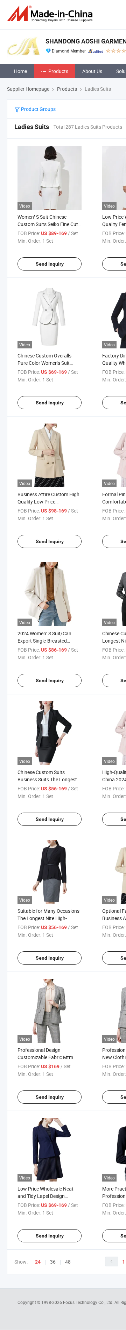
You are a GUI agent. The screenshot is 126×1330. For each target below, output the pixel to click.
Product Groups (38, 109)
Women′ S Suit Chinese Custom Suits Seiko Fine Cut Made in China (48, 224)
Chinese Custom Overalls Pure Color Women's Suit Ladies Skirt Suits (44, 362)
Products (58, 71)
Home (20, 71)
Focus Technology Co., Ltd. (88, 1302)
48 (68, 1261)
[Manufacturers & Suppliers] (51, 14)
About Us (92, 71)
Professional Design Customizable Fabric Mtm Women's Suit (45, 1057)
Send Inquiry (50, 264)
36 (53, 1261)
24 (38, 1262)
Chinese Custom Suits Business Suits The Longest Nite (47, 779)
